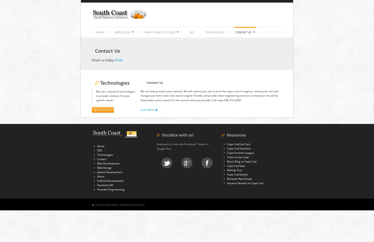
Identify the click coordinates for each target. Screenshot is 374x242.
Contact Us (243, 32)
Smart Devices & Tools (160, 32)
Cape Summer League (240, 153)
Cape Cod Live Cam (238, 144)
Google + (187, 163)
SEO (191, 32)
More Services (102, 110)
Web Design (123, 32)
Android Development (110, 181)
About (100, 176)
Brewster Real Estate (239, 179)
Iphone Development (109, 172)
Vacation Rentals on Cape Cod (245, 183)
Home (100, 32)
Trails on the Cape (238, 157)
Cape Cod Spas (236, 166)
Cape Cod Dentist (237, 174)
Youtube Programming (110, 189)
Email (118, 60)
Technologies (215, 32)
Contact (101, 159)
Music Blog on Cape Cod (241, 161)
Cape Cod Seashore (239, 148)
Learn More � (149, 110)
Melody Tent (234, 170)
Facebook (207, 163)
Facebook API (105, 185)
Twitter (166, 163)
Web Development (108, 163)
